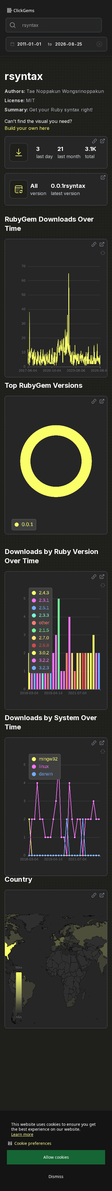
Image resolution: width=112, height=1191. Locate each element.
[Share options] (94, 141)
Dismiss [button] (56, 1176)
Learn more (22, 1134)
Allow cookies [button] (56, 1157)
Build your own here (27, 128)
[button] (56, 1143)
